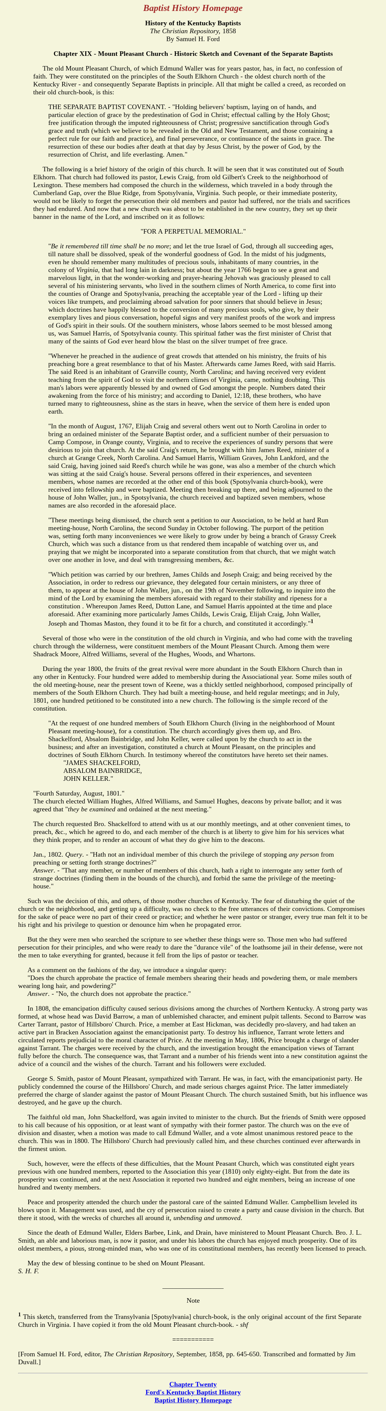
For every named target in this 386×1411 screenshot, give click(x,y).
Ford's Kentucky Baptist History (193, 1392)
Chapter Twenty (193, 1384)
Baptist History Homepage (193, 1400)
